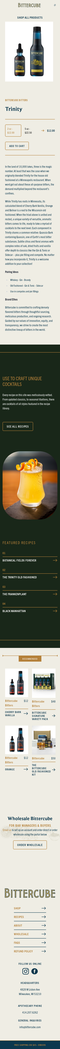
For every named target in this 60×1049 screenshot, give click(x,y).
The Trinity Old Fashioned (20, 577)
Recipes (19, 917)
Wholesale (21, 934)
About (18, 925)
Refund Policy (23, 951)
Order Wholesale (30, 845)
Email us (7, 830)
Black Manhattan (14, 611)
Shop (17, 908)
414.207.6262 (30, 1012)
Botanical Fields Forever (19, 560)
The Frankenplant (15, 594)
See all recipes (18, 426)
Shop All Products (30, 17)
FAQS (17, 942)
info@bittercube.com (30, 1027)
